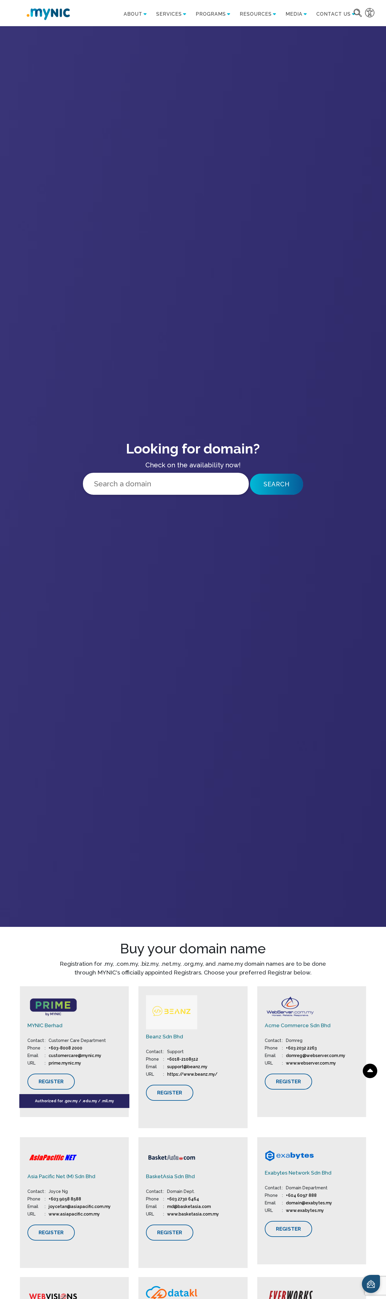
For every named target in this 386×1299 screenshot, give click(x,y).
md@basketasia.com (189, 1206)
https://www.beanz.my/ (192, 1074)
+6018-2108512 (182, 1059)
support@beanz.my (187, 1066)
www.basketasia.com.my (193, 1214)
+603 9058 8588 (65, 1199)
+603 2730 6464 (183, 1199)
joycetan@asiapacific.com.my (80, 1206)
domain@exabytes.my (309, 1202)
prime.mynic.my (65, 1063)
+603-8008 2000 (65, 1048)
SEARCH (277, 484)
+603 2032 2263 (301, 1048)
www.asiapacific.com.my (74, 1214)
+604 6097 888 (301, 1195)
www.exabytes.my (305, 1210)
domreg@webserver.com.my (315, 1055)
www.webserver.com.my (311, 1063)
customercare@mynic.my (75, 1055)
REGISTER (51, 1081)
